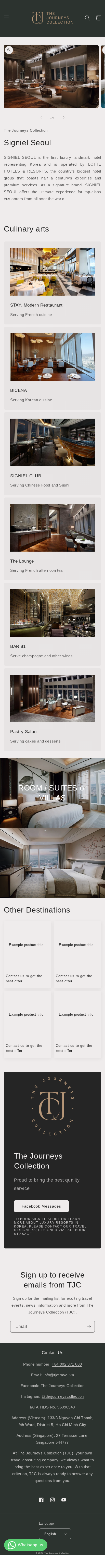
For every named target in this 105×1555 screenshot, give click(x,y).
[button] (6, 17)
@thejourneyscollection (63, 1396)
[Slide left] (41, 117)
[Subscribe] (89, 1327)
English (50, 1534)
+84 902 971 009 (67, 1364)
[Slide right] (63, 117)
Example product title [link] (26, 945)
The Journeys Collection (63, 1385)
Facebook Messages (41, 1206)
